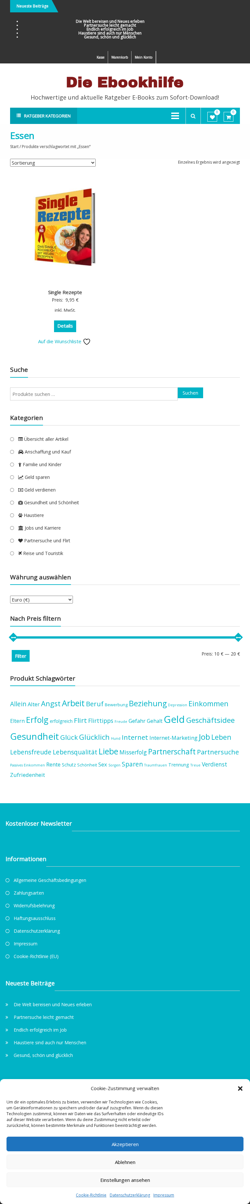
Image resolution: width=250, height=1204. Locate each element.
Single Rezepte (65, 292)
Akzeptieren (125, 1144)
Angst (51, 703)
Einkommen (208, 703)
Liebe (108, 751)
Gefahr (137, 720)
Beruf (95, 703)
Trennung (178, 765)
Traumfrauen (155, 765)
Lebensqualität (75, 752)
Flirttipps (100, 720)
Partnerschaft (172, 752)
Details (65, 325)
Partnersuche (218, 752)
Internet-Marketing (173, 737)
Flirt (80, 720)
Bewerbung (116, 705)
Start (14, 146)
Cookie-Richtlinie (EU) (36, 956)
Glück (69, 737)
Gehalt (154, 720)
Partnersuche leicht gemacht (110, 25)
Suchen (190, 392)
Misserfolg (133, 752)
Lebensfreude (30, 752)
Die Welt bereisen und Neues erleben (110, 21)
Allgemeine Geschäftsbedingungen (50, 880)
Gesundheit (34, 736)
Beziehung (148, 703)
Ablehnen (125, 1162)
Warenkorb (119, 57)
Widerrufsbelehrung (34, 905)
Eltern (17, 720)
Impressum (163, 1195)
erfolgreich (61, 721)
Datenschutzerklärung (130, 1195)
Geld (174, 719)
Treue (195, 765)
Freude (121, 721)
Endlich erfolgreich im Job (110, 29)
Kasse (100, 57)
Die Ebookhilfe (125, 82)
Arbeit (73, 703)
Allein (18, 703)
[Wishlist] (212, 117)
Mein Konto (143, 57)
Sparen (132, 764)
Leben (221, 737)
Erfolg (37, 719)
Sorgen (114, 765)
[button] (240, 1088)
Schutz (69, 765)
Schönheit (87, 765)
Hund (115, 738)
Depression (177, 705)
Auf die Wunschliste (60, 341)
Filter (20, 656)
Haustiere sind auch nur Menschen (110, 33)
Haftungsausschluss (35, 918)
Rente (53, 764)
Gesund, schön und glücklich (110, 37)
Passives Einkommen (27, 765)
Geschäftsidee (210, 720)
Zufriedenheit (27, 774)
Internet (135, 737)
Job (204, 736)
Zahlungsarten (29, 893)
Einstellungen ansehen (125, 1180)
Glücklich (94, 737)
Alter (34, 704)
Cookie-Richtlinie (91, 1195)
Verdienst (214, 764)
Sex (102, 764)
